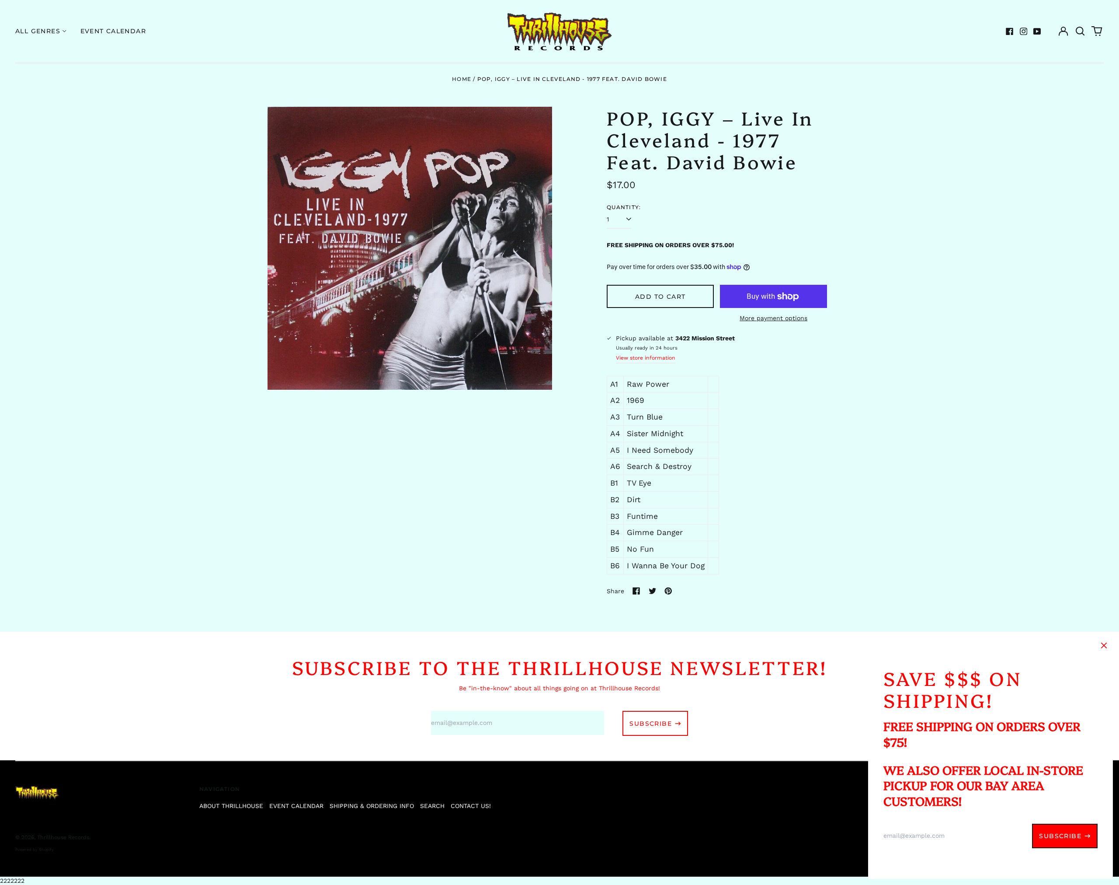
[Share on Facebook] (636, 591)
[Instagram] (1024, 31)
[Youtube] (1037, 31)
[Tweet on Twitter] (653, 591)
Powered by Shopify (34, 849)
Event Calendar (113, 31)
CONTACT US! (471, 805)
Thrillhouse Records (63, 837)
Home (461, 79)
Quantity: (624, 207)
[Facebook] (1010, 31)
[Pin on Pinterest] (668, 591)
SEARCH (432, 805)
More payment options (773, 318)
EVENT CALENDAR (296, 805)
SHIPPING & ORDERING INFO (372, 805)
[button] (1080, 31)
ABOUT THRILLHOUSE (231, 805)
